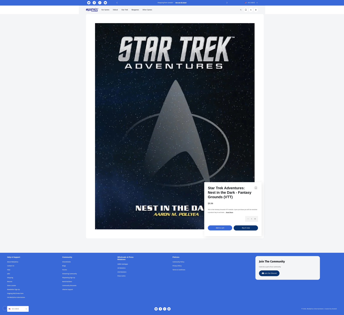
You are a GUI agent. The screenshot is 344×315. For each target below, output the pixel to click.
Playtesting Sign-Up (68, 277)
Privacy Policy (177, 266)
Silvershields (66, 262)
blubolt (334, 309)
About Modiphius (12, 262)
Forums (64, 270)
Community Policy (178, 262)
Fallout (115, 10)
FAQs (8, 270)
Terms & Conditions (179, 270)
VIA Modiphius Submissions (16, 297)
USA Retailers (121, 272)
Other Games (147, 10)
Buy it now (246, 228)
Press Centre (121, 276)
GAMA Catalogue (122, 264)
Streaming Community (69, 274)
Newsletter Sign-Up (13, 289)
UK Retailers (121, 268)
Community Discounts (69, 285)
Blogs (64, 266)
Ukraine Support (67, 289)
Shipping (10, 277)
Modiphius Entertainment (315, 309)
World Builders (67, 281)
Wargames (135, 10)
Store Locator (11, 285)
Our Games (105, 10)
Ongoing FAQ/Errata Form (15, 293)
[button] (117, 3)
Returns (9, 281)
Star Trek (124, 10)
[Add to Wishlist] (256, 188)
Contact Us (10, 266)
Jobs (8, 274)
